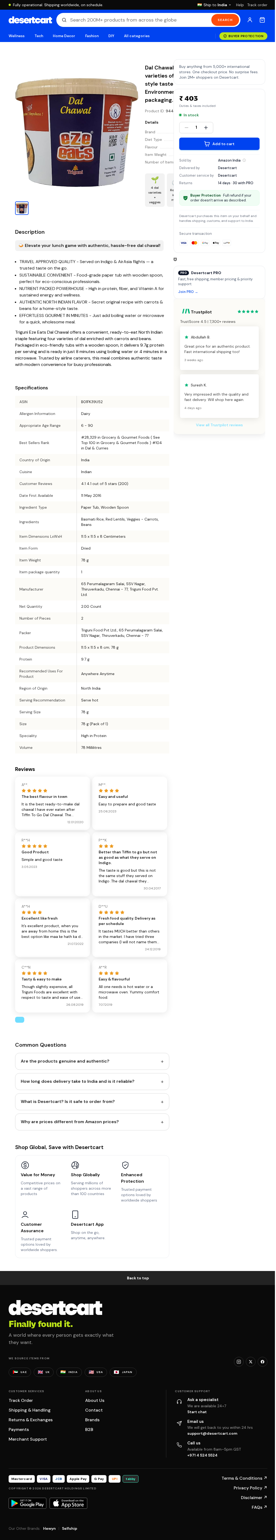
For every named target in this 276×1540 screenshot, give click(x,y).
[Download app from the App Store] (68, 1503)
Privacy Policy (250, 1488)
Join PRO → (188, 292)
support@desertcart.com (212, 1433)
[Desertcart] (30, 19)
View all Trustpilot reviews (219, 424)
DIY (111, 36)
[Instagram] (239, 1362)
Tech (38, 36)
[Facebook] (262, 1362)
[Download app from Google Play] (27, 1503)
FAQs (259, 1507)
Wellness (17, 36)
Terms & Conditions (244, 1478)
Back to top (138, 1278)
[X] (251, 1362)
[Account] (250, 20)
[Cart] (262, 20)
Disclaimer (254, 1497)
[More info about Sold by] (244, 160)
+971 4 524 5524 (202, 1455)
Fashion (92, 36)
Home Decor (64, 36)
